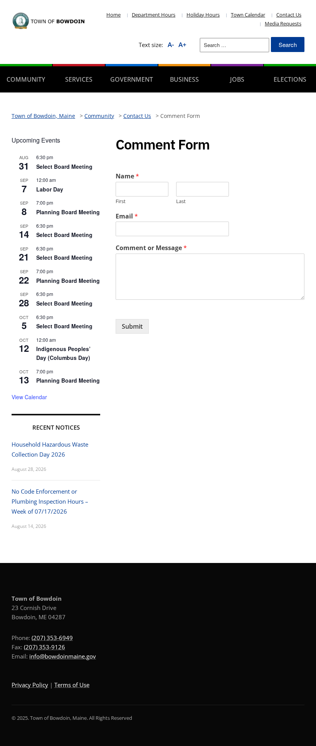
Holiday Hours (203, 14)
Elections (290, 79)
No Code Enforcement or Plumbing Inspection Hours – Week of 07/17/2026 (50, 501)
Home (113, 14)
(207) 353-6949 (52, 638)
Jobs (237, 79)
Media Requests (283, 23)
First (121, 201)
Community (26, 79)
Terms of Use (71, 685)
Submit (132, 326)
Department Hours (153, 14)
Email (127, 216)
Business (184, 79)
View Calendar (29, 397)
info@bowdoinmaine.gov (62, 656)
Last (181, 201)
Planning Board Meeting (68, 212)
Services (78, 79)
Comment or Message (151, 248)
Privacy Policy (30, 685)
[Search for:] (234, 45)
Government (131, 79)
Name (127, 176)
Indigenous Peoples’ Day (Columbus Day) (63, 353)
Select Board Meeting (64, 166)
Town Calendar (248, 14)
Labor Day (49, 189)
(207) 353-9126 (44, 647)
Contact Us (288, 14)
